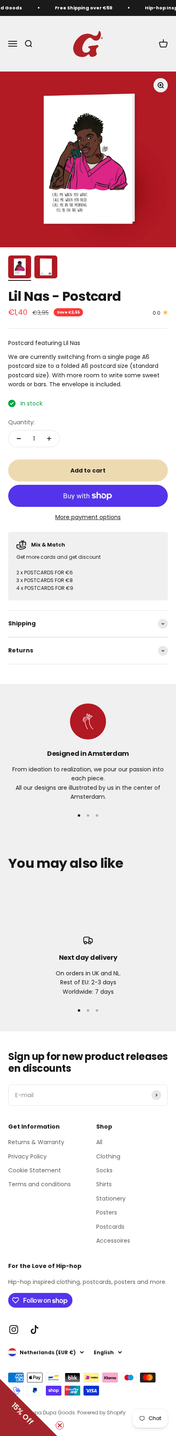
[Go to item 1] (19, 268)
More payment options (88, 517)
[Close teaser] (60, 1425)
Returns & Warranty (36, 1142)
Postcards (110, 1227)
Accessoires (113, 1241)
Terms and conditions (39, 1184)
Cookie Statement (34, 1170)
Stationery (111, 1198)
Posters (106, 1212)
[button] (28, 1407)
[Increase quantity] (49, 438)
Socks (104, 1170)
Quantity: (21, 422)
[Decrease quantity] (19, 438)
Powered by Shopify (101, 1412)
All (99, 1142)
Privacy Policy (27, 1156)
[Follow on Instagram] (13, 1329)
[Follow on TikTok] (34, 1329)
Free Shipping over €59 (81, 7)
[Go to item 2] (45, 268)
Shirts (104, 1184)
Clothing (108, 1156)
